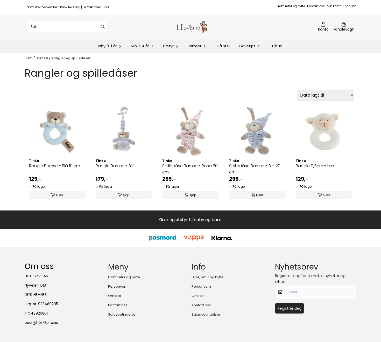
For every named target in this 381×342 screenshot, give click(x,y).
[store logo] (192, 27)
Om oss (114, 296)
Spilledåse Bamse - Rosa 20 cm (190, 169)
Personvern (118, 286)
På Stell (223, 46)
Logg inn (349, 6)
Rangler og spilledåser (71, 58)
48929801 (39, 313)
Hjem (29, 58)
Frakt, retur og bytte (291, 6)
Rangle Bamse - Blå (115, 166)
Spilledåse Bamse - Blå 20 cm (254, 169)
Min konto (334, 6)
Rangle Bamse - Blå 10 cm (54, 166)
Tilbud (276, 46)
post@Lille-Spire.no (41, 322)
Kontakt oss (316, 6)
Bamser (42, 58)
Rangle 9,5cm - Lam (316, 166)
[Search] (103, 27)
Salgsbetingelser (122, 314)
